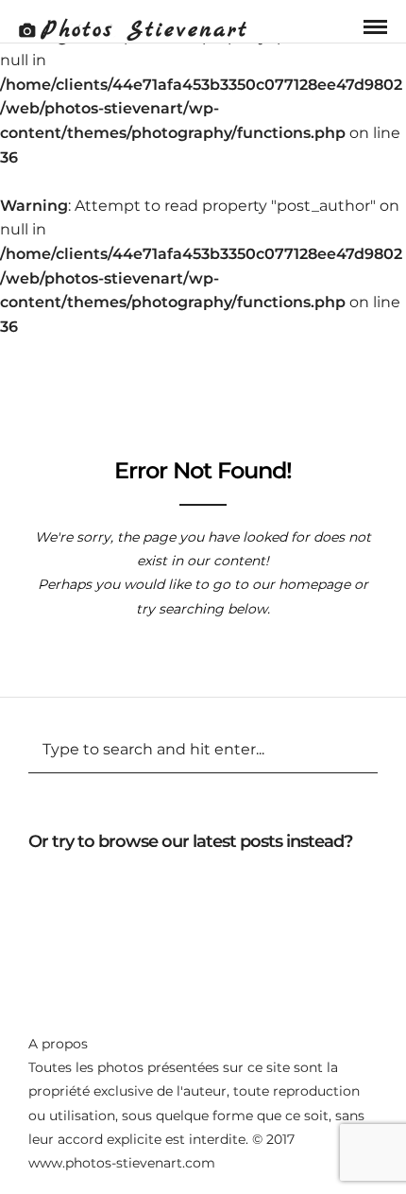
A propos (58, 1043)
